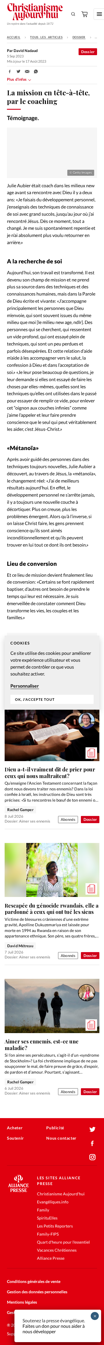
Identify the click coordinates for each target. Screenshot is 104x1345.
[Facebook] (92, 1143)
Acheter (15, 1127)
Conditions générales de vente (33, 1281)
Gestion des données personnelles (37, 1291)
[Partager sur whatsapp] (36, 71)
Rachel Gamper (20, 809)
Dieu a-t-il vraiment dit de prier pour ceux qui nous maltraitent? (50, 772)
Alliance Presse (50, 1258)
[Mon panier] (85, 14)
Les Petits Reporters (55, 1226)
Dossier (79, 37)
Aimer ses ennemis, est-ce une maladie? (42, 1044)
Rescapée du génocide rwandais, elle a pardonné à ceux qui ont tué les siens (52, 909)
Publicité (55, 1127)
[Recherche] (73, 14)
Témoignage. (23, 117)
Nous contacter (61, 1138)
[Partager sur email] (27, 71)
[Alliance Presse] (18, 1190)
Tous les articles (46, 37)
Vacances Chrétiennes (57, 1250)
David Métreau (20, 945)
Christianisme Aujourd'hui (61, 1193)
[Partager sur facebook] (10, 71)
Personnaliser (24, 685)
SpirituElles (47, 1217)
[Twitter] (92, 1129)
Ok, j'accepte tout (35, 699)
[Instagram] (92, 1157)
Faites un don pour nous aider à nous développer (54, 1328)
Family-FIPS (48, 1234)
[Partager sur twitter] (18, 71)
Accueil (13, 37)
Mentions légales (22, 1302)
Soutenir (15, 1138)
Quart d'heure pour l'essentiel (63, 1242)
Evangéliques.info (52, 1201)
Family (43, 1209)
